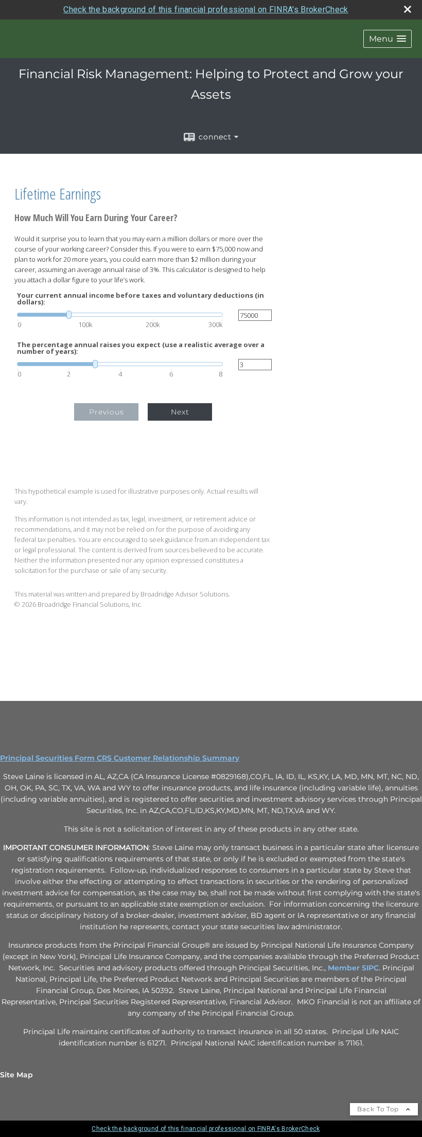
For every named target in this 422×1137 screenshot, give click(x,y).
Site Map (16, 1074)
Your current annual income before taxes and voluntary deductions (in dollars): (140, 298)
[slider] (120, 315)
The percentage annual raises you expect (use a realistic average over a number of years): (141, 348)
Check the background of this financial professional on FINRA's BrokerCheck (205, 9)
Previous (106, 412)
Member (345, 967)
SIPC (370, 967)
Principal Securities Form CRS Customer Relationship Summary (119, 758)
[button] (387, 39)
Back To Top (379, 1109)
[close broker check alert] (407, 9)
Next (180, 412)
